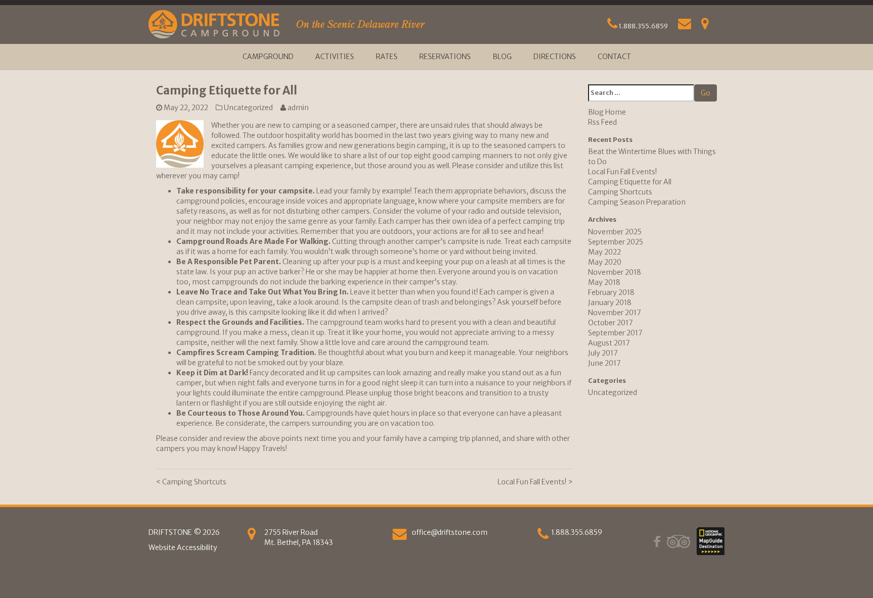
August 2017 (609, 342)
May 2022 (604, 252)
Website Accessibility (183, 547)
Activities (334, 56)
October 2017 (610, 322)
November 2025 (615, 231)
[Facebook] (657, 541)
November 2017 (614, 312)
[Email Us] (684, 26)
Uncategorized (248, 107)
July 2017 (603, 353)
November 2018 (614, 272)
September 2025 (615, 241)
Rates (387, 56)
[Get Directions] (705, 26)
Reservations (445, 56)
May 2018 (604, 282)
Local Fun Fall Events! (535, 481)
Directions (555, 56)
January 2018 (610, 302)
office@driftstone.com (450, 532)
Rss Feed (602, 122)
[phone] (543, 536)
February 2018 (611, 292)
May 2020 (604, 262)
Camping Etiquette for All (629, 181)
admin (298, 107)
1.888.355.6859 (642, 26)
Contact (614, 56)
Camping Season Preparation (637, 202)
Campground (268, 56)
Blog (502, 56)
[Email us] (400, 536)
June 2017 (604, 363)
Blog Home (607, 112)
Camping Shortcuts (191, 481)
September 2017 (615, 332)
